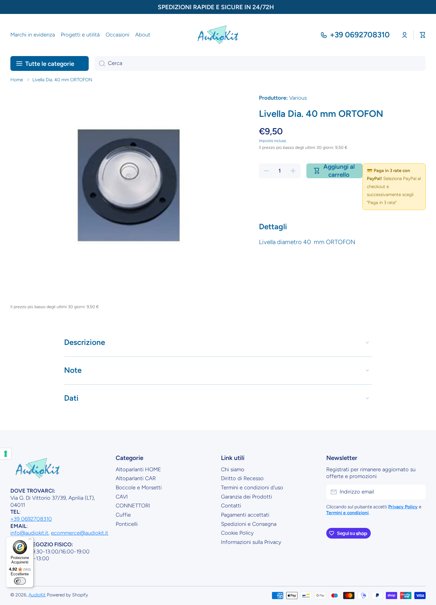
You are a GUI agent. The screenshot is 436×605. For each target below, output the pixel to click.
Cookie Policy (237, 533)
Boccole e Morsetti (139, 487)
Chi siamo (232, 469)
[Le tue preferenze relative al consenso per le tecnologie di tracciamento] (5, 453)
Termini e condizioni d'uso (252, 487)
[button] (423, 35)
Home (16, 79)
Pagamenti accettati (245, 515)
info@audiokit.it (29, 533)
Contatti (231, 505)
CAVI (122, 496)
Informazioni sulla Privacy (251, 542)
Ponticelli (127, 524)
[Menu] (30, 540)
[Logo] (218, 35)
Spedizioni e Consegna (248, 524)
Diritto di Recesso (242, 478)
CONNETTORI (133, 505)
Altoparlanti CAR (136, 478)
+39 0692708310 (360, 34)
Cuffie (123, 515)
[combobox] (260, 63)
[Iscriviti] (418, 492)
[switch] (20, 581)
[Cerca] (100, 63)
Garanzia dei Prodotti (246, 496)
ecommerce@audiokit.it (79, 533)
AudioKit (37, 595)
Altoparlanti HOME (138, 469)
